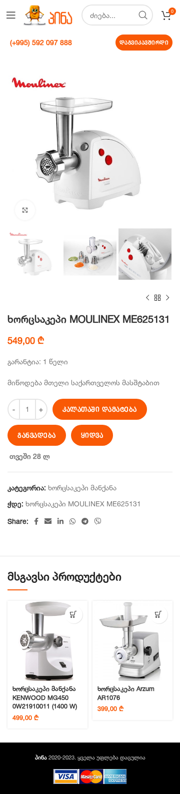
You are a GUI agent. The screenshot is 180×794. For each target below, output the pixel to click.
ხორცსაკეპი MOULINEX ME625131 (83, 503)
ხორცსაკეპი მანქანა (82, 487)
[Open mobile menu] (11, 15)
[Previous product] (147, 298)
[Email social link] (48, 521)
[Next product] (167, 298)
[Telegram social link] (85, 521)
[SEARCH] (142, 15)
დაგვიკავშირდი (144, 42)
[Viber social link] (98, 521)
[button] (73, 614)
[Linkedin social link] (60, 521)
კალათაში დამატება (99, 409)
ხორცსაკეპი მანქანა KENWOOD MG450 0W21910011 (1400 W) (44, 697)
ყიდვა (92, 435)
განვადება (37, 435)
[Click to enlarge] (25, 210)
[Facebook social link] (36, 521)
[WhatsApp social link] (72, 521)
